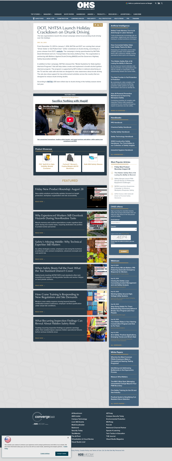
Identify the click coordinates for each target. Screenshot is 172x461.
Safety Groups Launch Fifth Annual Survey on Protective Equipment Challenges (124, 181)
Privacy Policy (125, 233)
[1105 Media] (40, 424)
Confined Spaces (77, 18)
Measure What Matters (119, 377)
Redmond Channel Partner (116, 428)
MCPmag (109, 422)
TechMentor (76, 433)
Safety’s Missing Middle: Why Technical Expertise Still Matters (58, 243)
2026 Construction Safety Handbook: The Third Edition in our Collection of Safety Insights (123, 143)
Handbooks (80, 14)
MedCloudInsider (78, 425)
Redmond (75, 428)
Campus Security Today (115, 416)
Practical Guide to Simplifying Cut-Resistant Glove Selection (123, 398)
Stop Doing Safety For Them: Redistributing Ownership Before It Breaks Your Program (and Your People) (124, 310)
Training (135, 18)
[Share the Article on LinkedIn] (98, 25)
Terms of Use (96, 450)
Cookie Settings (45, 453)
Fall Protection (105, 18)
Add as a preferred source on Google (140, 3)
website (60, 51)
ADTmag (109, 413)
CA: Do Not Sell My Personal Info (113, 450)
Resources (112, 14)
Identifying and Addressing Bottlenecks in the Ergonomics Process (122, 370)
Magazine (47, 14)
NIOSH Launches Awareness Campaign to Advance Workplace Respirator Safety (124, 188)
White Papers (69, 14)
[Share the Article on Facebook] (95, 25)
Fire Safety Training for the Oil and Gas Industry (123, 391)
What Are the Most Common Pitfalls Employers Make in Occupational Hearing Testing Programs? (122, 360)
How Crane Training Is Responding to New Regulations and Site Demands (57, 295)
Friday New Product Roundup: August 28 (59, 189)
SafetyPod (39, 18)
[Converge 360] (43, 417)
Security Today (77, 431)
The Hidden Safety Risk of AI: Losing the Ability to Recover (121, 62)
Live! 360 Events (78, 422)
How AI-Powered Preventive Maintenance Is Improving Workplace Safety (121, 96)
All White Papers (117, 404)
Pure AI (109, 425)
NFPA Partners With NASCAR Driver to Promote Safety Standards (123, 196)
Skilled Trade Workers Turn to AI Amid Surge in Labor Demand (123, 32)
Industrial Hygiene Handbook (122, 150)
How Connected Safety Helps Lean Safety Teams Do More (122, 46)
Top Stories (35, 14)
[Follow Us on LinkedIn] (159, 3)
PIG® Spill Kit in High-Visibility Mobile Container (47, 166)
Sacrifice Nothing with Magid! (70, 101)
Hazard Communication (99, 215)
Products (101, 14)
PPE (128, 18)
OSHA (96, 300)
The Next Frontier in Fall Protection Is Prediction (124, 78)
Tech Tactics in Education (115, 433)
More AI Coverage (118, 111)
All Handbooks (117, 154)
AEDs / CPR (50, 18)
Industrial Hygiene (98, 192)
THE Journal (110, 436)
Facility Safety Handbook (120, 132)
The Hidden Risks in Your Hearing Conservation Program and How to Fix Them (123, 324)
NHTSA (50, 82)
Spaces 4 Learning (113, 431)
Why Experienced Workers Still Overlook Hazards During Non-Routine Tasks (59, 217)
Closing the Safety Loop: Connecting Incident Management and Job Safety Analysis (123, 283)
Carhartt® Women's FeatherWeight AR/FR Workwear (70, 166)
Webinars (58, 14)
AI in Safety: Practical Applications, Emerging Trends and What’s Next (123, 336)
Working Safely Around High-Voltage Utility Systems (122, 295)
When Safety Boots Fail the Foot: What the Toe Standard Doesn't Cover (58, 269)
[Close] (68, 437)
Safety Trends (99, 221)
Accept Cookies (61, 453)
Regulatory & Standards (99, 273)
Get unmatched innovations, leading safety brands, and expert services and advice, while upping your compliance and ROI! (70, 140)
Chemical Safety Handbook (121, 127)
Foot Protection (100, 267)
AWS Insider (76, 416)
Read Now (39, 201)
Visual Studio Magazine (115, 439)
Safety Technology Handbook (122, 137)
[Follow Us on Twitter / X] (162, 3)
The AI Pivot (76, 436)
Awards (90, 14)
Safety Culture (99, 195)
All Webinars (116, 345)
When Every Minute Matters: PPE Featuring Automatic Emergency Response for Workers (123, 270)
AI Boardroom (77, 413)
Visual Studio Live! (78, 442)
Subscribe (137, 14)
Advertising (125, 14)
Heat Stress (119, 18)
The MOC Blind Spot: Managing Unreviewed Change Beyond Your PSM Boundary (123, 383)
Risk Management (101, 246)
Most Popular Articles (120, 162)
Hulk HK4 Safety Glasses (93, 164)
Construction (62, 18)
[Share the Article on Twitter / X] (101, 25)
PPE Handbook (116, 123)
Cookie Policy (84, 450)
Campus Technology (79, 419)
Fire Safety (91, 18)
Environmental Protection (115, 419)
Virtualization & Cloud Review (83, 439)
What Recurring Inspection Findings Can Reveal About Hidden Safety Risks (58, 322)
